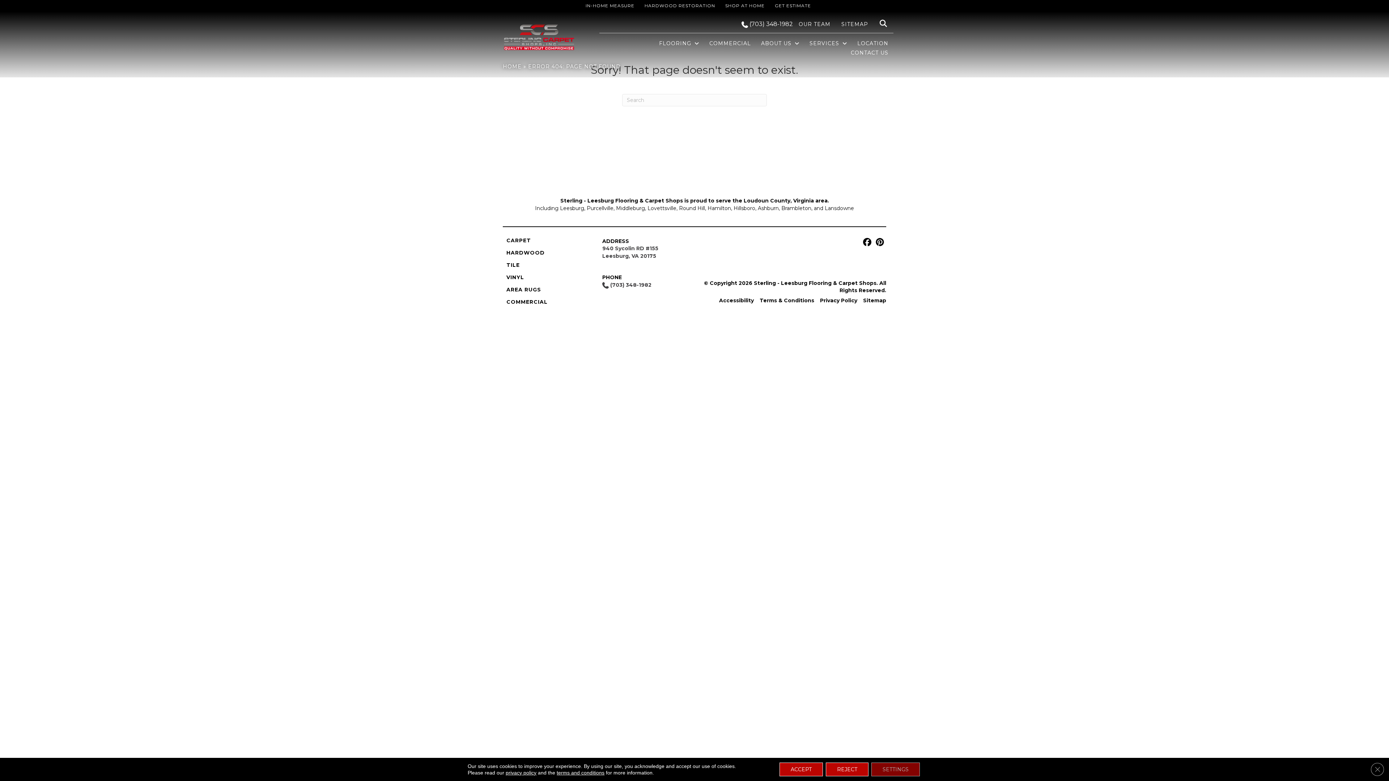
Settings (896, 769)
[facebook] (866, 242)
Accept (801, 769)
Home (512, 66)
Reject (847, 769)
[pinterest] (879, 242)
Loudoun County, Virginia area (786, 200)
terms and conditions (580, 773)
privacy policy (521, 773)
